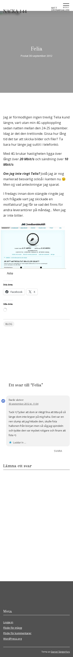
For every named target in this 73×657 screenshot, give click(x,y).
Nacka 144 (15, 11)
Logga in (8, 622)
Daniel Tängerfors (60, 651)
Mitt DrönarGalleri (60, 9)
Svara (58, 451)
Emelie (12, 400)
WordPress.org (12, 638)
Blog (8, 324)
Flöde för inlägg (12, 628)
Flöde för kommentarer (17, 633)
